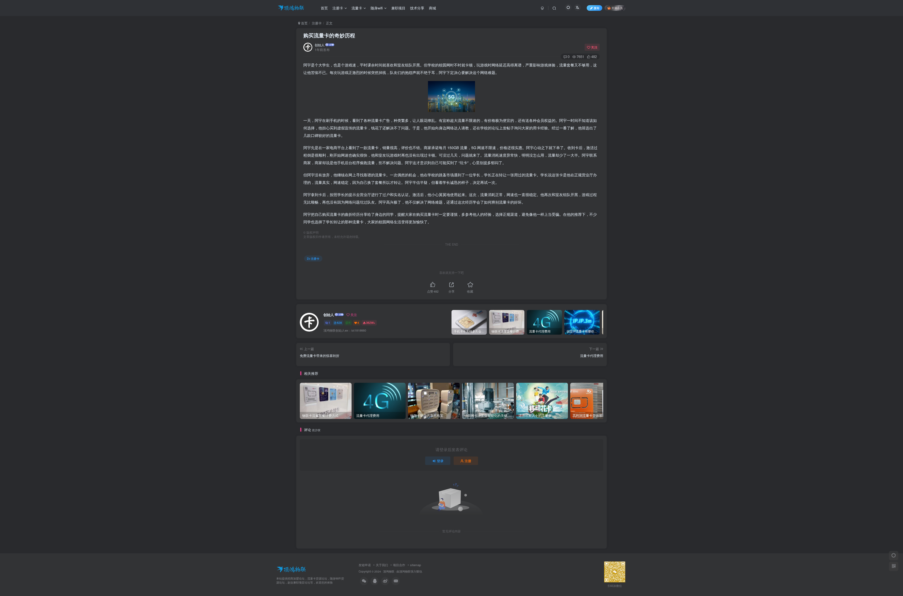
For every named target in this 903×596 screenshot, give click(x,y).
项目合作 (399, 565)
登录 (440, 460)
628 (339, 323)
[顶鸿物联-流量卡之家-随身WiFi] (291, 569)
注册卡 (317, 23)
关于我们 (382, 565)
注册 (468, 460)
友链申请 (365, 565)
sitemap (415, 565)
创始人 (320, 45)
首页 (304, 23)
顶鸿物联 (388, 571)
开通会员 (617, 8)
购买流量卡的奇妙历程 (329, 35)
